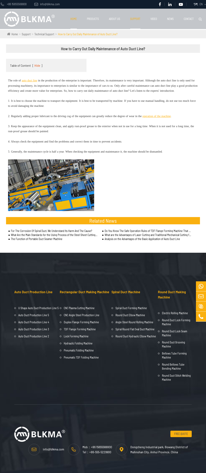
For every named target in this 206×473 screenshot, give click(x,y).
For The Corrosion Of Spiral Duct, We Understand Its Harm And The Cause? (51, 230)
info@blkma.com (47, 4)
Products (93, 19)
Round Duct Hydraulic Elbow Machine (135, 336)
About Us (114, 19)
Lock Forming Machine (76, 336)
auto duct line (29, 80)
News (170, 19)
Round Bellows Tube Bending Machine (173, 366)
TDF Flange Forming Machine (80, 329)
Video (153, 19)
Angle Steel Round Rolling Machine (134, 322)
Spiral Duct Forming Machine (131, 308)
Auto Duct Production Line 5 (33, 315)
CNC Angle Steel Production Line (81, 315)
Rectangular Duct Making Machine (84, 292)
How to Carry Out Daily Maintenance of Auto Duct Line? (87, 34)
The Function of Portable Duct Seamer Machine (36, 238)
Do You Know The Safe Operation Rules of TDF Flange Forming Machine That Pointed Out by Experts (148, 230)
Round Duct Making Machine (172, 294)
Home (73, 19)
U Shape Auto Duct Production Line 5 (38, 308)
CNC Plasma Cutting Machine (79, 308)
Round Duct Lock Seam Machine (174, 333)
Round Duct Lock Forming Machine (176, 322)
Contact (189, 19)
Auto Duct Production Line (33, 292)
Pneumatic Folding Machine (79, 350)
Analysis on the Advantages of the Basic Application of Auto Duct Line (142, 238)
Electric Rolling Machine (175, 313)
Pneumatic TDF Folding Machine (81, 357)
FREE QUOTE (181, 434)
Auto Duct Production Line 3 (33, 329)
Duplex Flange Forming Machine (81, 322)
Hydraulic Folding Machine (78, 343)
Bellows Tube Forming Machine (174, 355)
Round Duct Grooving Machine (173, 344)
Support (135, 19)
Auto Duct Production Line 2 (33, 336)
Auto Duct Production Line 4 (33, 322)
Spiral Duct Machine (125, 292)
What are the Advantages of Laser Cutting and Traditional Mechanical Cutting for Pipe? (148, 234)
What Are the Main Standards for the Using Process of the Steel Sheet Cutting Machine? (54, 234)
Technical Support (44, 34)
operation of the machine (156, 116)
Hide (37, 65)
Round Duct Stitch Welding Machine (176, 377)
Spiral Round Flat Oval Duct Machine (134, 329)
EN (201, 4)
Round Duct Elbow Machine (130, 315)
